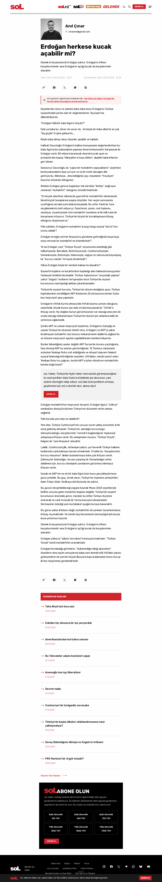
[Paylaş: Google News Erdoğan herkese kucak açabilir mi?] (86, 87)
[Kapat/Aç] (81, 872)
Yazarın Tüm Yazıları (50, 775)
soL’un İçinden (53, 868)
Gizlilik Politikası (87, 868)
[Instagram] (103, 866)
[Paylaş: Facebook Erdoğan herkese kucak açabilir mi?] (54, 87)
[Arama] (129, 6)
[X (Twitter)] (118, 866)
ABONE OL (139, 7)
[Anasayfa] (15, 868)
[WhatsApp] (133, 866)
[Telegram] (125, 866)
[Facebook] (111, 866)
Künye (86, 863)
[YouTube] (148, 866)
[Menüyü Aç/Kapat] (150, 7)
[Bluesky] (141, 866)
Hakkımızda (55, 863)
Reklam (77, 863)
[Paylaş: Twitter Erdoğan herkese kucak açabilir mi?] (65, 87)
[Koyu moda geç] (124, 6)
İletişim (67, 863)
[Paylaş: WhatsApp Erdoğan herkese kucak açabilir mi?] (75, 87)
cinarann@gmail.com (79, 31)
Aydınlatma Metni (70, 868)
